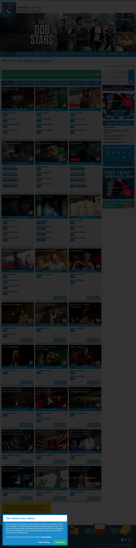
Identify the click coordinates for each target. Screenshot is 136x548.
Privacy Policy (46, 537)
